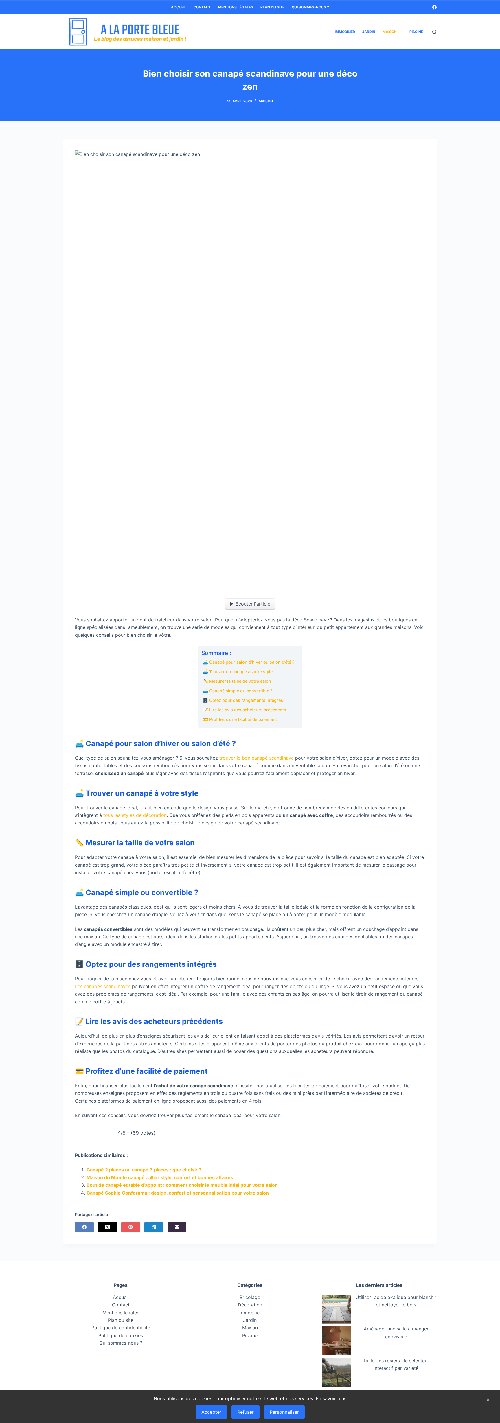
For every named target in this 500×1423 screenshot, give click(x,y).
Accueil (178, 7)
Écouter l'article (253, 604)
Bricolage (250, 1297)
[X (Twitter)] (107, 1227)
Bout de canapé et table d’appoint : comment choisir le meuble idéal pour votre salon (182, 1185)
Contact (202, 7)
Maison (390, 31)
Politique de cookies (120, 1335)
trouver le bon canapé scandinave (256, 758)
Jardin (368, 31)
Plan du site (272, 7)
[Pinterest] (130, 1227)
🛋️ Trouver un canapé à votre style (238, 671)
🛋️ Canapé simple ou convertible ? (238, 690)
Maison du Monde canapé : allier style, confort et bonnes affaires (160, 1177)
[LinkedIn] (153, 1227)
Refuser (245, 1412)
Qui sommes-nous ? (310, 7)
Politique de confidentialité (120, 1327)
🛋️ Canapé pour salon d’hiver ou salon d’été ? (249, 662)
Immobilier (345, 31)
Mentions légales (235, 7)
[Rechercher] (434, 32)
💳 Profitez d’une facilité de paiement (240, 719)
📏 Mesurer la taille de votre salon (237, 681)
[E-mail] (177, 1227)
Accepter (211, 1412)
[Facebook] (434, 7)
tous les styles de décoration (135, 815)
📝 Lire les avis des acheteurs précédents (244, 709)
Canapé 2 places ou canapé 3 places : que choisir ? (144, 1170)
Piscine (416, 31)
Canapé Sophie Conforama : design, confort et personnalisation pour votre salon (178, 1193)
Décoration (250, 1305)
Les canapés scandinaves (102, 986)
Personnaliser (284, 1412)
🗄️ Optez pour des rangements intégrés (243, 700)
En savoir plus (331, 1398)
